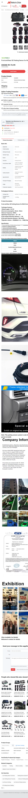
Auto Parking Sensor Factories (8, 778)
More (2, 788)
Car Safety (22, 9)
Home (2, 9)
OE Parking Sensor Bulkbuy (8, 785)
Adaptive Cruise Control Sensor (8, 769)
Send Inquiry (13, 71)
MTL (27, 753)
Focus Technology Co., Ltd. (17, 792)
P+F (14, 753)
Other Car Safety (19, 765)
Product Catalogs (20, 745)
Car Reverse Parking (6, 782)
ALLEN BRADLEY (5, 753)
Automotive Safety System (19, 748)
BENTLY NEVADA (17, 750)
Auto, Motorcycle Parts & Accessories (12, 9)
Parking (11, 765)
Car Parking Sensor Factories (8, 775)
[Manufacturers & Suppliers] (14, 2)
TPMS (2, 748)
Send (13, 669)
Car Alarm (4, 765)
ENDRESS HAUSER (5, 750)
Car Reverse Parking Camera (20, 782)
